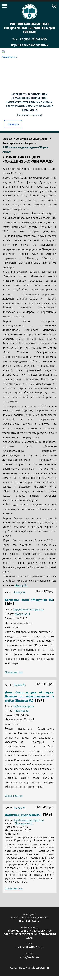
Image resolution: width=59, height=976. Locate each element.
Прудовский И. (24, 823)
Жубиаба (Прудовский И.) (23, 815)
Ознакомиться (14, 672)
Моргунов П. (23, 614)
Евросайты (42, 968)
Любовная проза (23, 706)
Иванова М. (22, 710)
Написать (13, 124)
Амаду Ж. (21, 585)
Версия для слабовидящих (29, 45)
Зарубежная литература (28, 609)
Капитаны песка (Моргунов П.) (29, 599)
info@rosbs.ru (29, 957)
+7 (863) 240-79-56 (33, 39)
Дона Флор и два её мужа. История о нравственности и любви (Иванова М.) (29, 696)
